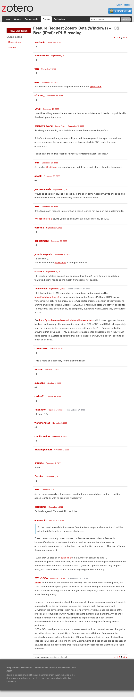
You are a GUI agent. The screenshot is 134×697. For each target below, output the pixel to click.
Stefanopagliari (43, 449)
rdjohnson (40, 409)
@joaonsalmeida (43, 218)
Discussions (14, 42)
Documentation (32, 19)
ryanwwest (40, 288)
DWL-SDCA (41, 578)
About (9, 671)
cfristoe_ (39, 95)
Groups (17, 19)
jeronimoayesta (43, 254)
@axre (37, 582)
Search (12, 47)
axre (36, 82)
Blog (9, 668)
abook (38, 176)
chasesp (39, 271)
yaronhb (39, 227)
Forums (46, 19)
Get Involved (59, 19)
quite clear (66, 557)
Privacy (53, 668)
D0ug (37, 108)
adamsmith (40, 520)
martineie (39, 42)
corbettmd (40, 506)
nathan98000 (41, 55)
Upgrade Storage (123, 11)
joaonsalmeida (42, 189)
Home (7, 19)
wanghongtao (42, 422)
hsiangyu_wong (43, 126)
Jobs (74, 668)
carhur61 (39, 396)
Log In (119, 5)
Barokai (38, 476)
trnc (36, 68)
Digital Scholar (31, 675)
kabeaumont (41, 240)
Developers (26, 668)
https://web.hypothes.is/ (46, 297)
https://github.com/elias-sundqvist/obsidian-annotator (66, 320)
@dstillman (95, 86)
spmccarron (41, 348)
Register (128, 5)
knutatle (39, 463)
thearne (38, 369)
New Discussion (18, 30)
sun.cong (39, 383)
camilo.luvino (42, 436)
